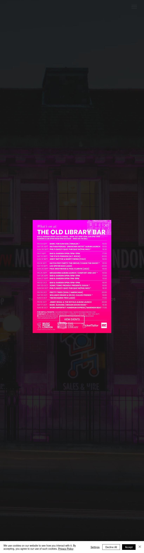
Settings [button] (95, 547)
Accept (129, 547)
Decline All (111, 547)
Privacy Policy (65, 548)
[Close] (140, 547)
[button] (105, 225)
